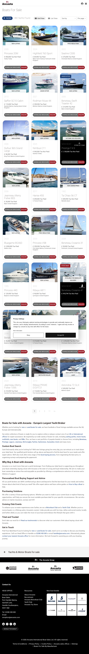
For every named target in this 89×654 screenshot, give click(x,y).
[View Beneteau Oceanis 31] (73, 225)
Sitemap (75, 644)
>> (54, 411)
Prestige (5, 442)
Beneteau (83, 439)
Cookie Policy (46, 644)
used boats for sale (34, 427)
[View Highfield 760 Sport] (44, 35)
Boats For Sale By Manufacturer (45, 646)
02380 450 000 (41, 533)
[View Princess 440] (16, 272)
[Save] (26, 28)
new (23, 427)
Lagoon (11, 442)
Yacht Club (28, 602)
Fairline (34, 442)
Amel (57, 442)
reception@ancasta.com (11, 617)
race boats (14, 439)
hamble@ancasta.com (62, 533)
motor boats (81, 437)
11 (49, 411)
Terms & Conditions (20, 644)
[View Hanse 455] (44, 177)
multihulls (5, 439)
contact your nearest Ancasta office (15, 536)
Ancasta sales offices (61, 644)
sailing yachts (71, 437)
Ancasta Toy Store (31, 605)
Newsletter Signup (10, 629)
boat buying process (48, 455)
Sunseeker (50, 442)
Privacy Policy (34, 644)
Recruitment (28, 597)
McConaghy (27, 442)
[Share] (26, 32)
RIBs (23, 439)
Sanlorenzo (42, 442)
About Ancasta (29, 595)
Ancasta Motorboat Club (33, 600)
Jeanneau (18, 442)
